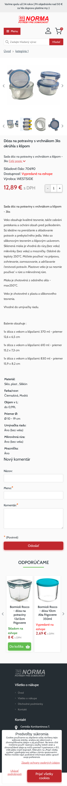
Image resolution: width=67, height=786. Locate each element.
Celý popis (16, 161)
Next (63, 86)
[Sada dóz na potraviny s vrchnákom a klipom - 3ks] (33, 85)
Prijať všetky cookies (44, 776)
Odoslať (33, 546)
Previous (4, 86)
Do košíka (16, 646)
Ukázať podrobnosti (15, 772)
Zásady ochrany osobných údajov (40, 762)
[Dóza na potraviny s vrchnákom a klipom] (53, 124)
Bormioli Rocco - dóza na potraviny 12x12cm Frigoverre (19, 614)
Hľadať (56, 41)
